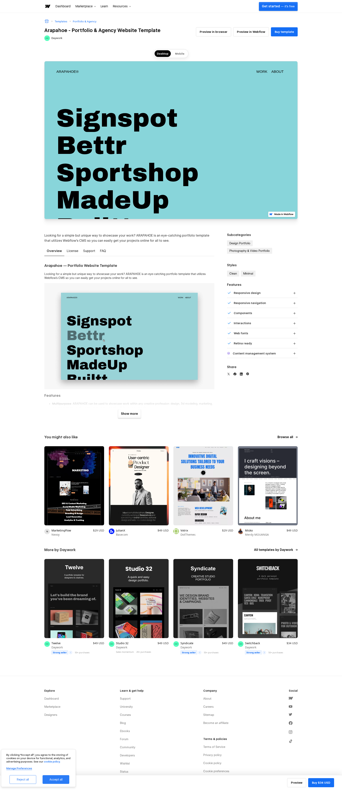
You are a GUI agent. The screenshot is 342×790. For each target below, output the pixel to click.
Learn (104, 6)
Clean (233, 273)
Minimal (248, 273)
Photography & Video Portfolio (249, 250)
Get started (278, 6)
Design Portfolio (239, 243)
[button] (85, 6)
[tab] (54, 251)
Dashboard (63, 6)
